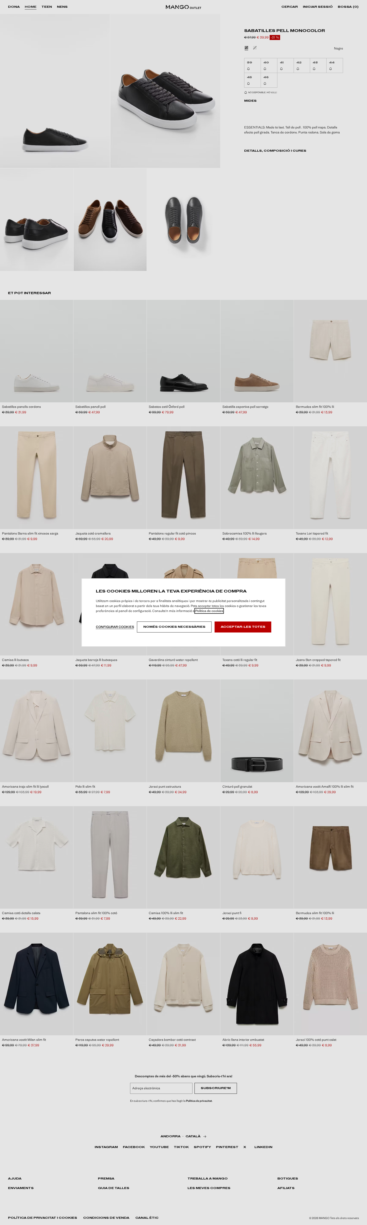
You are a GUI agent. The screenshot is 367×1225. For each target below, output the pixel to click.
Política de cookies (209, 611)
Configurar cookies (115, 627)
